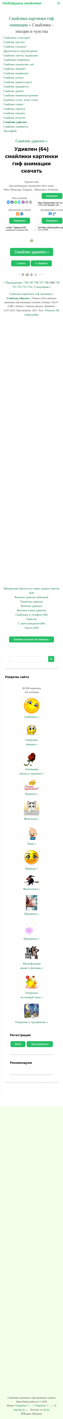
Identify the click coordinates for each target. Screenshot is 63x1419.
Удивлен (50, 310)
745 (31, 282)
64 (57, 310)
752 (19, 286)
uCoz (46, 1409)
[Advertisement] (31, 452)
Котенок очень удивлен (31, 610)
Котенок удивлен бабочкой (31, 597)
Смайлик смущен (14, 113)
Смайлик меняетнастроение (20, 95)
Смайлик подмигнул (16, 73)
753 (24, 286)
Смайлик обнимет (14, 68)
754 (29, 286)
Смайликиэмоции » (31, 742)
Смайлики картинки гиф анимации (30, 293)
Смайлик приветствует (17, 82)
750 (57, 282)
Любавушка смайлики (21, 3)
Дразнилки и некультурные (20, 51)
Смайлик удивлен (15, 122)
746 (36, 282)
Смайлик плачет (13, 104)
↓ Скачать (21, 263)
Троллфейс (10, 131)
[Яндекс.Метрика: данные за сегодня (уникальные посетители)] (31, 1414)
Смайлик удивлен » (31, 141)
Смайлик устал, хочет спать (20, 99)
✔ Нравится (41, 263)
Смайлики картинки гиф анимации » (31, 639)
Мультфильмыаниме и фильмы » (31, 966)
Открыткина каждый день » (32, 995)
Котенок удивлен (31, 606)
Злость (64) (31, 627)
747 (41, 282)
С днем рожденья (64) (31, 623)
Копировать (52, 195)
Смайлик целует (13, 77)
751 (14, 286)
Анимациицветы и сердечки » (31, 771)
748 (46, 282)
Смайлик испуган (14, 117)
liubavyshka (31, 314)
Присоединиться (39, 1044)
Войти (18, 1044)
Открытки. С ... (43, 1405)
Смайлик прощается (16, 86)
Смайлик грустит (14, 42)
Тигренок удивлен (31, 601)
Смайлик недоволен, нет (18, 64)
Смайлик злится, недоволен (20, 55)
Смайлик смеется (14, 108)
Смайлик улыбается (15, 126)
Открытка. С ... (23, 1405)
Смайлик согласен (14, 46)
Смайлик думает (13, 91)
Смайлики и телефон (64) (31, 614)
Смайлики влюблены (16, 59)
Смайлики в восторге (16, 37)
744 (26, 282)
